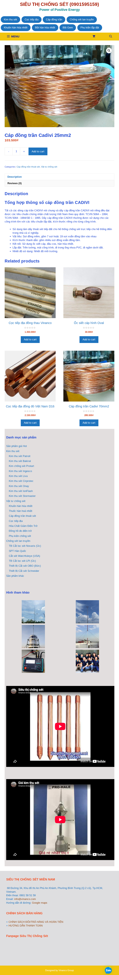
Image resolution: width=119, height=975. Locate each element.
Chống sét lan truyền (82, 19)
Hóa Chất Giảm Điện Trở (23, 526)
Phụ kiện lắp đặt (89, 27)
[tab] (59, 176)
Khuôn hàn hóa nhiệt (15, 27)
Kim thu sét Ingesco (20, 471)
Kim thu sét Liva (18, 476)
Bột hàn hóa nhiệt (45, 27)
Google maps (39, 902)
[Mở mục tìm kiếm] (110, 36)
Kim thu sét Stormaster (22, 496)
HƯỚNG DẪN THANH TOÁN (26, 925)
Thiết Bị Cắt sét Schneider (24, 570)
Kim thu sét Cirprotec (21, 481)
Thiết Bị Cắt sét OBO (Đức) (25, 565)
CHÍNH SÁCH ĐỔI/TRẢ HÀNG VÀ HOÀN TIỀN (36, 921)
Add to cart (38, 151)
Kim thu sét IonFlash (21, 491)
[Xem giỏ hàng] (94, 36)
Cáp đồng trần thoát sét (28, 167)
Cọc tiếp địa (31, 19)
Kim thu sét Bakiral (20, 461)
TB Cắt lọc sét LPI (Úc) (22, 560)
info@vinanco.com (25, 899)
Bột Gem (68, 27)
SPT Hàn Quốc (17, 551)
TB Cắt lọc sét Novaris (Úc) (25, 545)
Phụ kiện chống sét (20, 536)
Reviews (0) (14, 183)
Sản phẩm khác (15, 575)
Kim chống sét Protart (21, 466)
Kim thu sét (10, 19)
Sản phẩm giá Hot (16, 446)
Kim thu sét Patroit (19, 456)
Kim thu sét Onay (19, 486)
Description (14, 176)
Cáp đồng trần (54, 19)
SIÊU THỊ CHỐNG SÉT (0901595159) (59, 4)
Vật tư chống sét (49, 167)
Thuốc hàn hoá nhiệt (20, 511)
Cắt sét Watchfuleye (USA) (24, 555)
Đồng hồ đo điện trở (20, 530)
